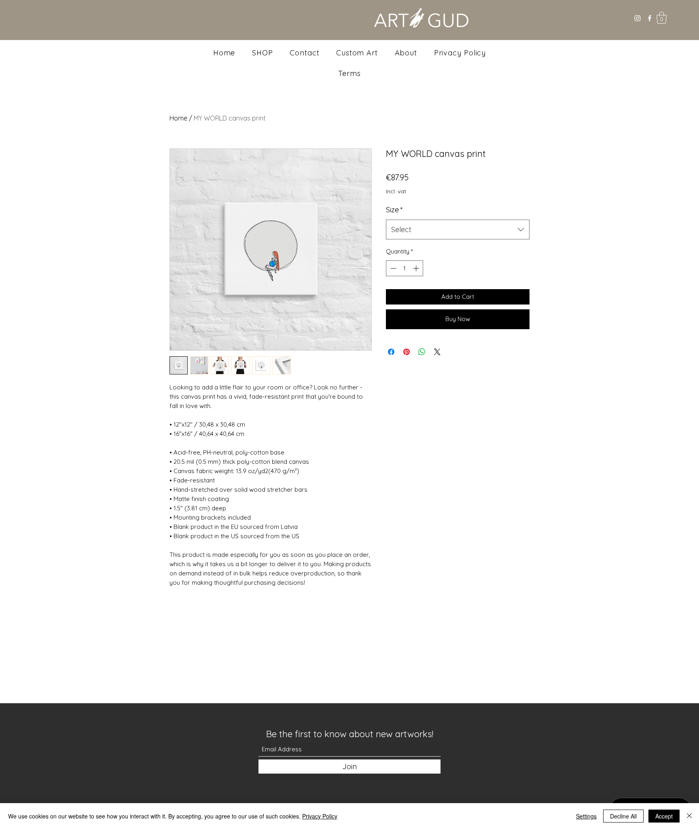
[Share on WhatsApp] (422, 352)
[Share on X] (437, 352)
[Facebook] (650, 18)
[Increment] (416, 268)
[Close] (689, 816)
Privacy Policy (319, 816)
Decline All (623, 816)
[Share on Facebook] (391, 352)
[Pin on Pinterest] (406, 352)
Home (178, 118)
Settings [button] (586, 816)
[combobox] (458, 230)
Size (394, 209)
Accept (664, 816)
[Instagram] (637, 18)
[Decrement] (392, 268)
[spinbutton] (404, 268)
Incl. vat (396, 191)
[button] (662, 18)
